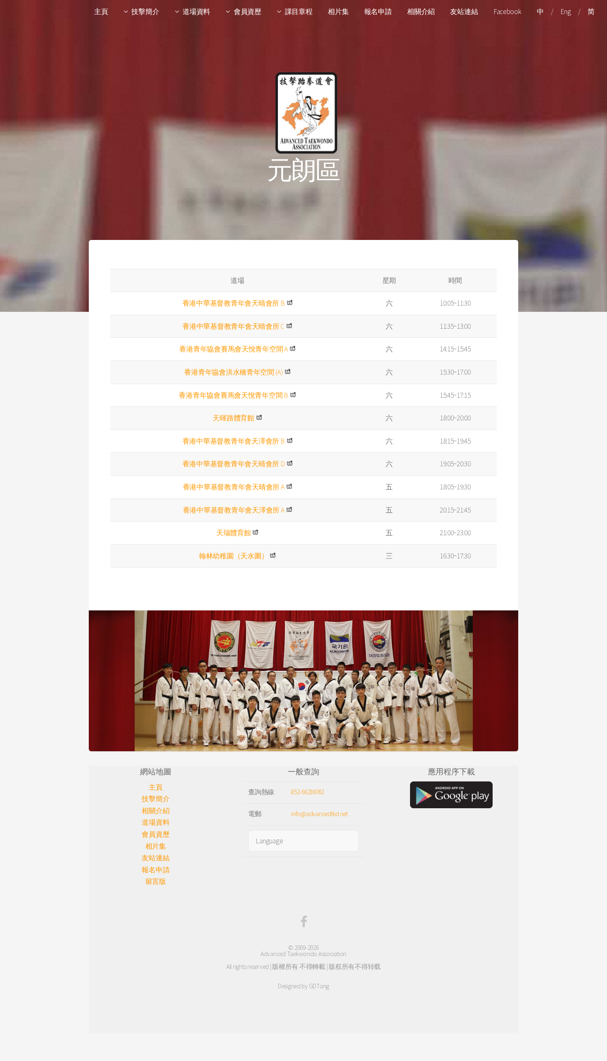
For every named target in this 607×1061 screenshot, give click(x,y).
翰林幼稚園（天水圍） (233, 555)
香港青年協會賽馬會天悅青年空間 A (233, 349)
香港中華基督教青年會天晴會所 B (234, 303)
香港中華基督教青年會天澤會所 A (234, 510)
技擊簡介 (145, 11)
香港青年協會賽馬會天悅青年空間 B (233, 395)
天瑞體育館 (233, 532)
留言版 (155, 881)
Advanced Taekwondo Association (303, 954)
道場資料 (196, 11)
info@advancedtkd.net (319, 814)
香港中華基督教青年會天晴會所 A (234, 486)
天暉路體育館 (233, 418)
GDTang (319, 986)
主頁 (101, 11)
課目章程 (299, 11)
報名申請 (378, 11)
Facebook (507, 11)
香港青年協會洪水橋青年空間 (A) (233, 372)
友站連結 (464, 11)
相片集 (338, 11)
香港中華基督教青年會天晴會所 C (234, 326)
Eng (565, 11)
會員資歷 (247, 11)
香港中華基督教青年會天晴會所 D (234, 463)
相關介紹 (421, 11)
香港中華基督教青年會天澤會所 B (234, 441)
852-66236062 (307, 792)
